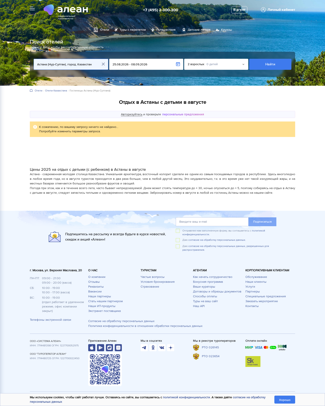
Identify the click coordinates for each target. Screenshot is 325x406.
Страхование (150, 286)
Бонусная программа (208, 282)
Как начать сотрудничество (212, 277)
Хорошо (285, 400)
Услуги (250, 286)
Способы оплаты (205, 296)
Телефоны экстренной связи (50, 320)
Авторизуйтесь (131, 114)
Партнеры (252, 291)
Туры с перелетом (133, 30)
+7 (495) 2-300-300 (160, 10)
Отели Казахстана (56, 90)
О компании (96, 277)
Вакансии (95, 291)
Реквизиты (96, 286)
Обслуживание (256, 277)
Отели (104, 30)
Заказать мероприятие (261, 301)
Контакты (252, 306)
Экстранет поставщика (104, 311)
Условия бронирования (158, 282)
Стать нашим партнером (105, 301)
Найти (270, 64)
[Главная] (31, 90)
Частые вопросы (152, 277)
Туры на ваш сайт (205, 301)
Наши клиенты (255, 282)
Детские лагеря (199, 30)
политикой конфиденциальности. (187, 397)
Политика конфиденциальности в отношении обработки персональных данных (145, 326)
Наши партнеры (99, 296)
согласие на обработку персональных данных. (217, 240)
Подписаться (262, 222)
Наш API (199, 306)
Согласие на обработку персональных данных (121, 321)
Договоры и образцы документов (217, 291)
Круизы (226, 30)
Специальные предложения (265, 296)
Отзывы (94, 282)
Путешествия (166, 30)
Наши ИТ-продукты (101, 306)
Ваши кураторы (204, 286)
